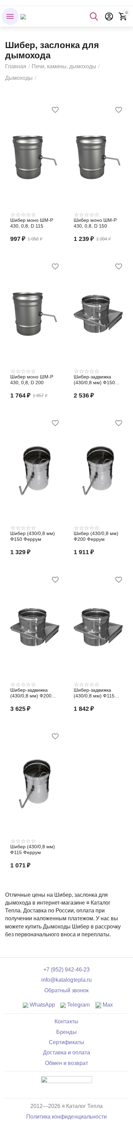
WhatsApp (41, 1005)
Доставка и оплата (66, 1052)
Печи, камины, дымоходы (64, 66)
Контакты (66, 1021)
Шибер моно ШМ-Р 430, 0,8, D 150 (95, 223)
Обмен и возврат (66, 1063)
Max (107, 1005)
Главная (15, 66)
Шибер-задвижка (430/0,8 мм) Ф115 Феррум (94, 693)
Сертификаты (66, 1042)
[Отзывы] (66, 1084)
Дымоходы (19, 78)
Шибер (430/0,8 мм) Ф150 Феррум (32, 536)
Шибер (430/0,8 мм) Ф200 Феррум (96, 536)
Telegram (78, 1005)
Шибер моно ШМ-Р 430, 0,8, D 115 (31, 223)
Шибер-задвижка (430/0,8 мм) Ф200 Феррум (30, 693)
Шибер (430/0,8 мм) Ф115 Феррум (32, 849)
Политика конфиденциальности (66, 1117)
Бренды (66, 1032)
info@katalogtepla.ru (66, 980)
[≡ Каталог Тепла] (23, 16)
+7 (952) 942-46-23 (66, 969)
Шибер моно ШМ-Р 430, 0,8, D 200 (31, 379)
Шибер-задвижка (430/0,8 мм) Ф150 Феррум (94, 380)
